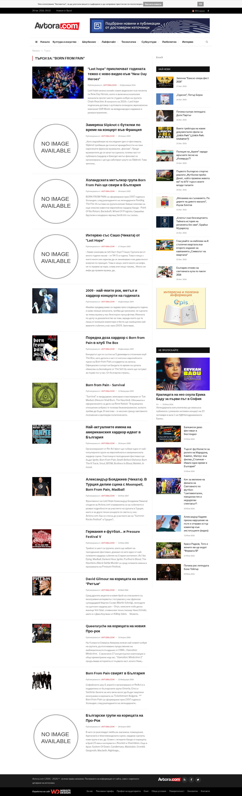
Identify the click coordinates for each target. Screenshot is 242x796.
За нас (89, 791)
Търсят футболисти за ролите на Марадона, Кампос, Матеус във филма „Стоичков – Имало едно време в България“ (197, 458)
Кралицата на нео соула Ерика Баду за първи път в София (180, 397)
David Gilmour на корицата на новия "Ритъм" (117, 582)
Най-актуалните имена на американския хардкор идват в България (113, 432)
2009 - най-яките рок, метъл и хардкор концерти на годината (112, 293)
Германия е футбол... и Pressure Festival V (113, 534)
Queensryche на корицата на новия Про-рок (116, 629)
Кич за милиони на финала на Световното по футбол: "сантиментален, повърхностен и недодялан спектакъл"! (194, 492)
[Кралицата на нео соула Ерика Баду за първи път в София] (183, 374)
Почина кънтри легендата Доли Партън (190, 113)
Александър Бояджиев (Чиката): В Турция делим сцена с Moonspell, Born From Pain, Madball (116, 484)
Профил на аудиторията (129, 791)
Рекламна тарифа (105, 791)
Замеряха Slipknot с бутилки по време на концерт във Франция (114, 128)
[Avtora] (57, 25)
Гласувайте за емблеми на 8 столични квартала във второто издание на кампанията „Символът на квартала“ (192, 248)
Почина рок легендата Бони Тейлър (196, 567)
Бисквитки (193, 791)
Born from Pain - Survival (105, 385)
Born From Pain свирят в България (115, 673)
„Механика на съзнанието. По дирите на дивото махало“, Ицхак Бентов (193, 202)
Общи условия (159, 791)
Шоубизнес (89, 41)
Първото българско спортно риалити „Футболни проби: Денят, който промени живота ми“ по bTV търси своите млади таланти (193, 178)
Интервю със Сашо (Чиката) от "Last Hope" (113, 238)
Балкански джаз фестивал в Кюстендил (193, 431)
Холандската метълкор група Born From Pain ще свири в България (116, 183)
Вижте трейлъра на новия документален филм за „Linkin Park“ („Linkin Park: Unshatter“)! (190, 134)
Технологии (128, 41)
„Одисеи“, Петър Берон (189, 95)
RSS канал (199, 11)
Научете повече (153, 4)
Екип (146, 791)
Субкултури (149, 41)
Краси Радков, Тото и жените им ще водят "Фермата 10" (196, 547)
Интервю (187, 41)
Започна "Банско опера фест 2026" (192, 80)
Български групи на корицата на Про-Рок (114, 718)
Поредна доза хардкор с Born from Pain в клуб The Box (115, 341)
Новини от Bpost (64, 10)
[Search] (206, 42)
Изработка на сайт (41, 791)
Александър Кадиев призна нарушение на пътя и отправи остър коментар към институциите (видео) (196, 524)
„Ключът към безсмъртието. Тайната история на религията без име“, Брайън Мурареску (192, 223)
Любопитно (169, 41)
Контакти (205, 791)
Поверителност (176, 791)
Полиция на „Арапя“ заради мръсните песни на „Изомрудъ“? (191, 155)
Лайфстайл (109, 41)
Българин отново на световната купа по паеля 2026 (191, 271)
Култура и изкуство (64, 41)
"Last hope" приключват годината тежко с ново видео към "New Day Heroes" (117, 74)
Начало (45, 41)
